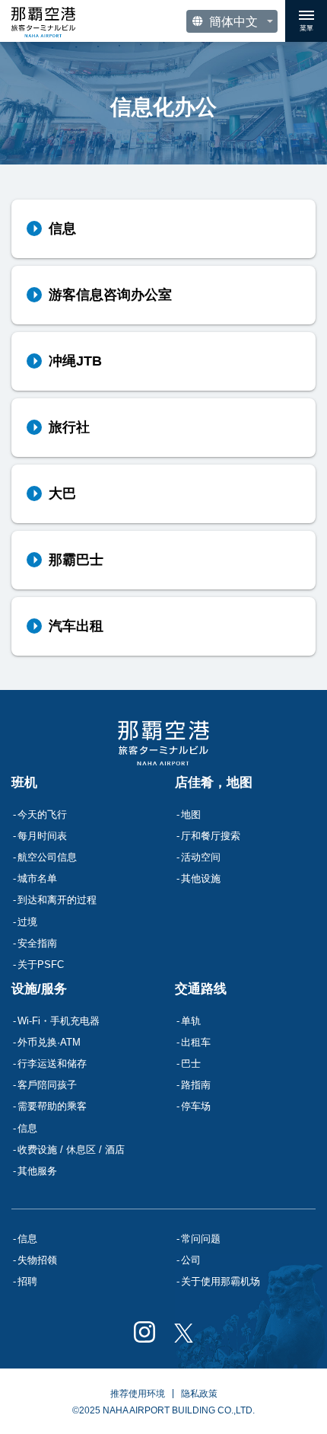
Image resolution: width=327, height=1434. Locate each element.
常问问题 (201, 1238)
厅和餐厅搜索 (210, 836)
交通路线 (201, 989)
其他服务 (37, 1171)
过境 (27, 922)
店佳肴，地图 (213, 782)
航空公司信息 (47, 857)
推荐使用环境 (137, 1393)
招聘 (27, 1281)
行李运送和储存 (52, 1063)
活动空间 (201, 857)
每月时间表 (42, 836)
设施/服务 (39, 989)
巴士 (191, 1063)
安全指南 (37, 943)
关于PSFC (40, 964)
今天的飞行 (42, 814)
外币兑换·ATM (49, 1042)
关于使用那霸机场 (220, 1281)
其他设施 (201, 878)
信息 (27, 1238)
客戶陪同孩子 (47, 1085)
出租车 (196, 1042)
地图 (191, 814)
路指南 (196, 1085)
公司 (191, 1260)
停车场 (196, 1106)
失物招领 (37, 1260)
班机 (24, 782)
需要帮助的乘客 (52, 1106)
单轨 (191, 1021)
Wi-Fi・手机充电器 (58, 1021)
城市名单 (37, 878)
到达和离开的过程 (57, 899)
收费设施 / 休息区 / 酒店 (71, 1149)
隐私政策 (199, 1393)
